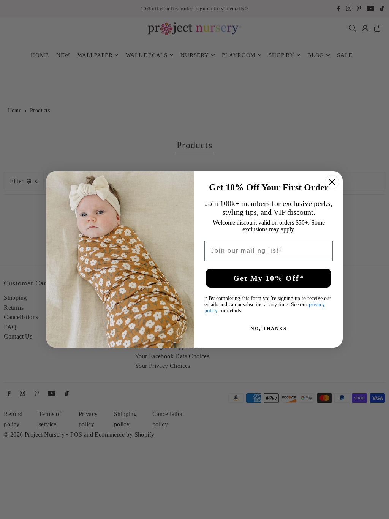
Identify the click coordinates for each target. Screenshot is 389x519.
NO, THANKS (269, 328)
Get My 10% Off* (268, 278)
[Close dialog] (332, 182)
